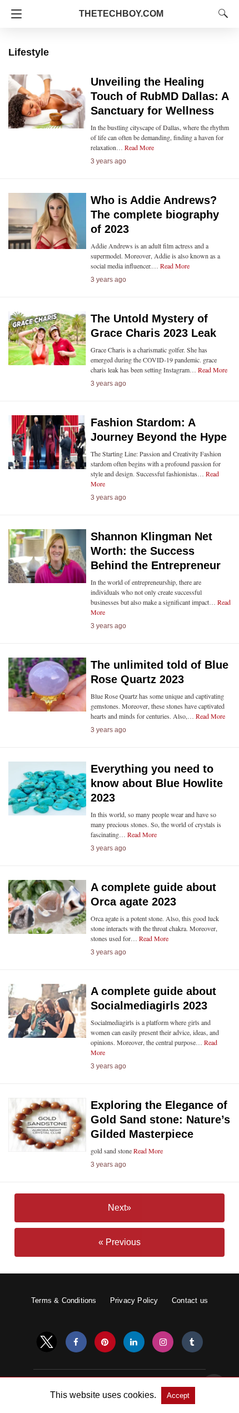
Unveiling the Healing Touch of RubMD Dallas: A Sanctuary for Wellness (159, 96)
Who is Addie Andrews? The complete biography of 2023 (155, 214)
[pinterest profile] (105, 1342)
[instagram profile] (162, 1342)
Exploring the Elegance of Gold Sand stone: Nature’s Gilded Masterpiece (160, 1119)
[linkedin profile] (134, 1342)
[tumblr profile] (192, 1342)
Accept (178, 1395)
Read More (139, 147)
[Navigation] (13, 14)
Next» (119, 1207)
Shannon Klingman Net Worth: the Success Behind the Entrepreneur (156, 550)
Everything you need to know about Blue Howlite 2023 (157, 783)
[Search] (221, 13)
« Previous (119, 1242)
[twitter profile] (46, 1342)
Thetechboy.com (121, 13)
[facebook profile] (76, 1342)
